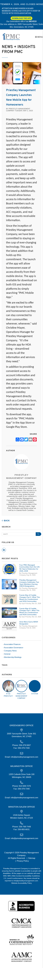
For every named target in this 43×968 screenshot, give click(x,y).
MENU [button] (40, 37)
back (6, 521)
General (7, 654)
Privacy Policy (23, 861)
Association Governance (13, 647)
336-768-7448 (25, 827)
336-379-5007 (25, 745)
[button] (4, 550)
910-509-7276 (25, 786)
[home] (11, 36)
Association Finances (12, 644)
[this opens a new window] (21, 906)
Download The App (21, 18)
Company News (10, 651)
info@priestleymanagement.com (24, 757)
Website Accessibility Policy (21, 883)
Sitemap (31, 858)
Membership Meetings (13, 657)
